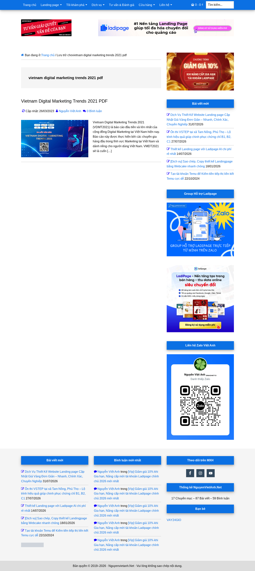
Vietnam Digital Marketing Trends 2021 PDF (64, 101)
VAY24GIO (174, 520)
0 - (199, 4)
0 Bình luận (94, 111)
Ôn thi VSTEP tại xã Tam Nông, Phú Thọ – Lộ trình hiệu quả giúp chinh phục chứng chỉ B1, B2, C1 (199, 136)
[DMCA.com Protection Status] (32, 546)
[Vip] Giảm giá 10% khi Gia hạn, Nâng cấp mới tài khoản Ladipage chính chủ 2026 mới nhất (126, 476)
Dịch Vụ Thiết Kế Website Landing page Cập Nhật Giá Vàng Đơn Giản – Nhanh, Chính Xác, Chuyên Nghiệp (198, 119)
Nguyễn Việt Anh (108, 471)
